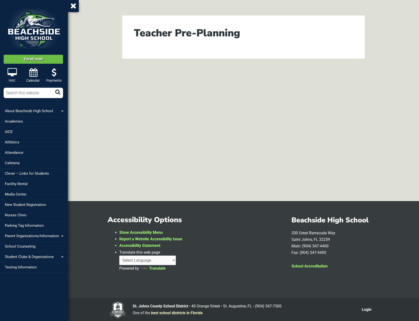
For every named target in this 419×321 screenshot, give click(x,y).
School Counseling (20, 246)
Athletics (12, 142)
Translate (157, 268)
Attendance (14, 152)
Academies (14, 121)
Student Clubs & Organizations (29, 257)
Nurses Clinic (16, 215)
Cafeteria (12, 163)
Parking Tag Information (24, 225)
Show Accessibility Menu (141, 232)
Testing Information (21, 267)
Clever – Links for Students (27, 173)
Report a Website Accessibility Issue (150, 239)
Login (366, 309)
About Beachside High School (29, 111)
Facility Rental (16, 184)
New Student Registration (25, 205)
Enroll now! (33, 59)
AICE (9, 132)
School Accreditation (309, 266)
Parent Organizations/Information (32, 236)
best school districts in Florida (176, 313)
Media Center (15, 194)
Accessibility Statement (139, 245)
